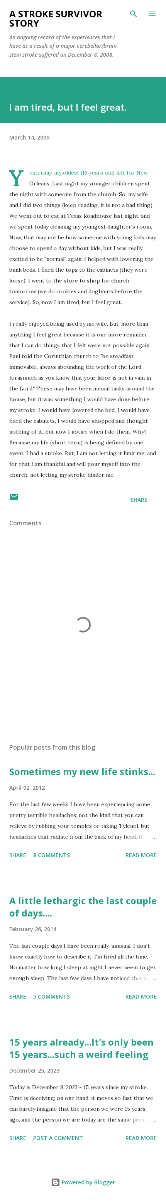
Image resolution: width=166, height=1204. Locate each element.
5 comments (51, 996)
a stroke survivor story (55, 18)
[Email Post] (14, 499)
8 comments (51, 855)
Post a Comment (58, 1138)
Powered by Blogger (87, 1182)
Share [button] (138, 499)
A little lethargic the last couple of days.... (83, 906)
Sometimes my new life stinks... (82, 771)
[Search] (133, 13)
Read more (141, 855)
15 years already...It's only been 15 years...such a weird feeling (81, 1048)
